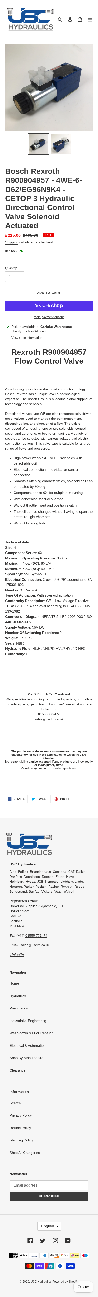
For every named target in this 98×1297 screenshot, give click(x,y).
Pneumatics (19, 1008)
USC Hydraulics (41, 1281)
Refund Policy (20, 1128)
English (47, 1226)
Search (15, 1103)
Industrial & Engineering (28, 1021)
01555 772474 (36, 935)
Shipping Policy (21, 1140)
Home (14, 983)
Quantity (11, 268)
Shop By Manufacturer (27, 1058)
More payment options (49, 317)
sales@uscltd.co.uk (34, 945)
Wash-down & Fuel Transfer (31, 1033)
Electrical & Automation (27, 1046)
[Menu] (90, 19)
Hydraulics (18, 996)
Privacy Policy (21, 1115)
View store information (26, 338)
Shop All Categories (25, 1153)
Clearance (17, 1070)
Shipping (11, 242)
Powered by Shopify (65, 1281)
